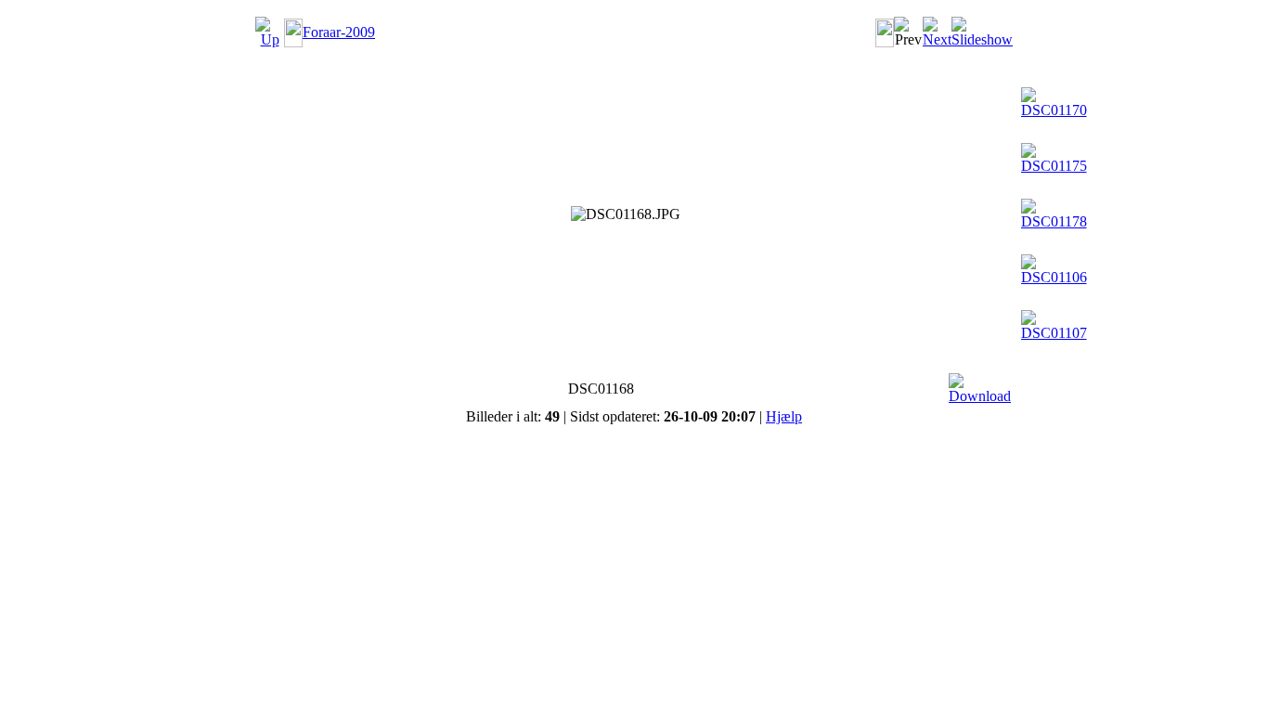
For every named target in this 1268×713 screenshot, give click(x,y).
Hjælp (784, 416)
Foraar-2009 (339, 32)
